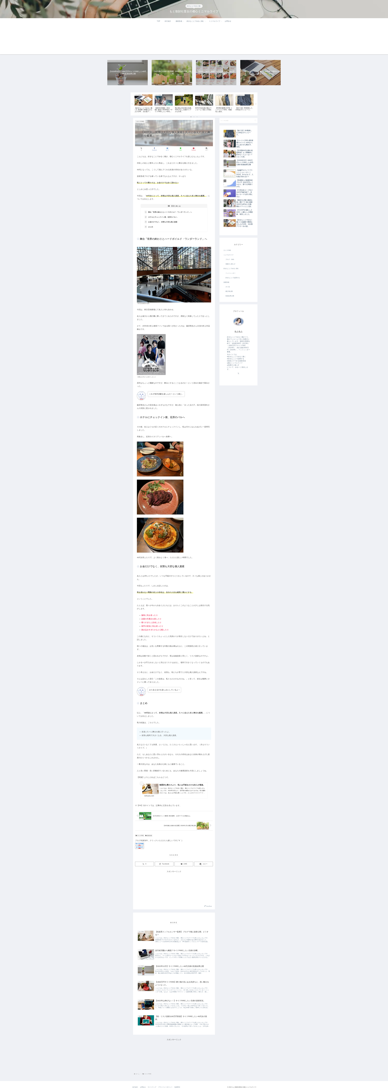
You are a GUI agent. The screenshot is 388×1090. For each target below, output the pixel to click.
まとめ (150, 227)
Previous (132, 104)
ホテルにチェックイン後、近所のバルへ (162, 217)
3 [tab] (197, 117)
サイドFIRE (140, 835)
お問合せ (143, 1087)
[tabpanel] (143, 104)
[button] (206, 149)
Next (256, 104)
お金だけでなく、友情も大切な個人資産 (162, 222)
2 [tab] (194, 117)
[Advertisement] (194, 40)
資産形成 (149, 835)
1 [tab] (191, 117)
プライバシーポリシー (165, 1087)
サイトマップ (152, 1087)
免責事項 (177, 1087)
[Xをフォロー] (238, 373)
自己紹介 (135, 1087)
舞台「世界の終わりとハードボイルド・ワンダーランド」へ (170, 212)
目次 (173, 206)
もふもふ (238, 331)
